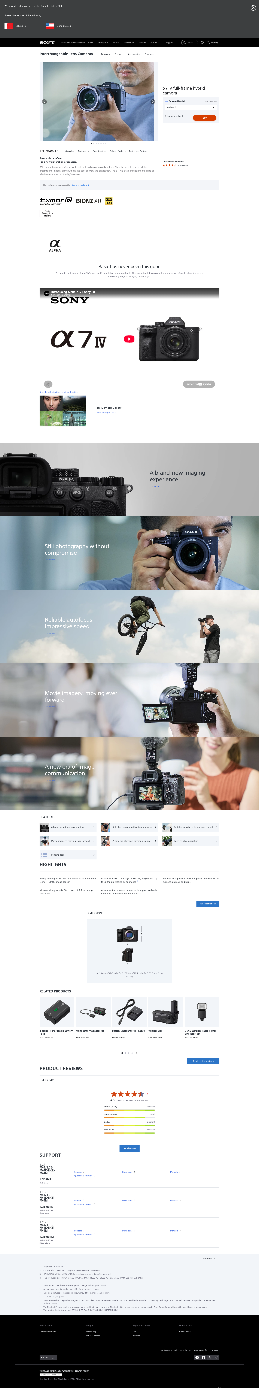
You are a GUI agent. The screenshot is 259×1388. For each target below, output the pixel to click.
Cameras (115, 42)
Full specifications (208, 903)
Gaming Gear (102, 42)
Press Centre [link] (185, 1331)
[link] (105, 54)
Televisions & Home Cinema (73, 42)
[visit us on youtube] (197, 1357)
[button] (44, 101)
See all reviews (129, 1148)
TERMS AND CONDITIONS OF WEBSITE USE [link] (57, 1371)
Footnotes (208, 1258)
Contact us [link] (214, 1350)
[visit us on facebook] (203, 1357)
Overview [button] (69, 151)
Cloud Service (128, 42)
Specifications (99, 151)
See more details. (79, 185)
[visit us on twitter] (210, 1357)
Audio (90, 42)
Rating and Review (138, 151)
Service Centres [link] (93, 1335)
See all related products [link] (203, 1061)
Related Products (118, 151)
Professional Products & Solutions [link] (176, 1350)
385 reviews (182, 165)
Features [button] (82, 151)
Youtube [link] (136, 1335)
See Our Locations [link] (48, 1331)
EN (53, 1358)
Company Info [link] (200, 1350)
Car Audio (142, 42)
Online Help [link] (91, 1331)
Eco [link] (134, 1331)
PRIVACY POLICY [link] (82, 1371)
